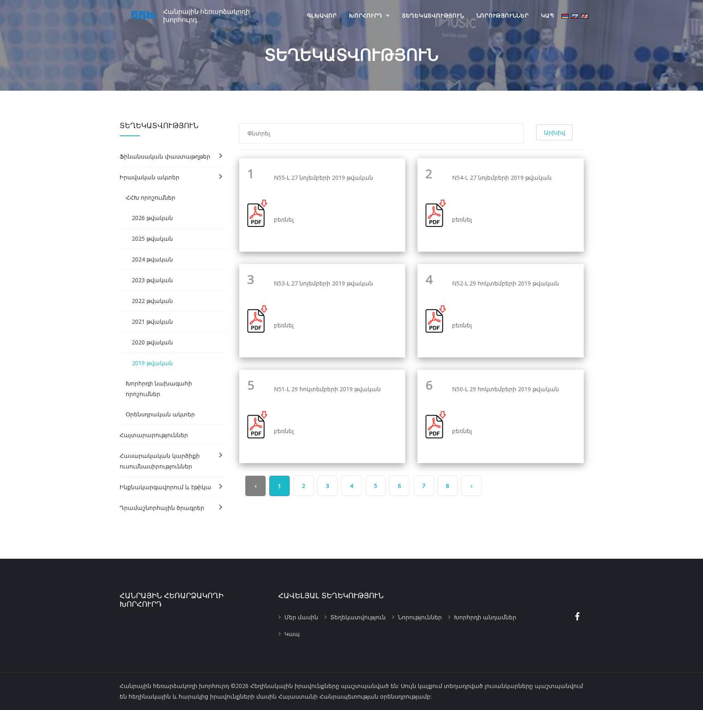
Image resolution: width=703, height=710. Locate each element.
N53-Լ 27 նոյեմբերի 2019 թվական (323, 283)
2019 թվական (152, 363)
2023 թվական (152, 280)
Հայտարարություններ (154, 435)
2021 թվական (152, 321)
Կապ (547, 15)
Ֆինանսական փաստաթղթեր (165, 156)
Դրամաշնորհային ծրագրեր (162, 508)
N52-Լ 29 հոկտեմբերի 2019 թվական (505, 283)
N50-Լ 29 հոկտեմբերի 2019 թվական (505, 389)
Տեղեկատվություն (433, 15)
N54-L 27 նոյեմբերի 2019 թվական (502, 177)
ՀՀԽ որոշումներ (150, 197)
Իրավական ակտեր (149, 177)
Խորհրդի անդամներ (485, 617)
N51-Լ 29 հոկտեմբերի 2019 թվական (327, 389)
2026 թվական (152, 218)
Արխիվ (554, 132)
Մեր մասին (301, 617)
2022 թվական (152, 301)
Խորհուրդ (366, 15)
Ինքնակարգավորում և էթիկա (165, 487)
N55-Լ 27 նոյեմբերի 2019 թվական (323, 177)
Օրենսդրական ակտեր (160, 414)
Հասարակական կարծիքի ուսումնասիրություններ (160, 461)
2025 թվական (152, 238)
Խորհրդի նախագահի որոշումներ (159, 388)
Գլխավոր (322, 15)
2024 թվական (152, 259)
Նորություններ (502, 15)
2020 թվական (152, 342)
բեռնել (284, 219)
